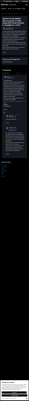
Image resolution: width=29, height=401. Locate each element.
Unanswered (14, 170)
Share (4, 52)
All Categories (4, 165)
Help (2, 174)
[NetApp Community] (8, 5)
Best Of (3, 176)
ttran (8, 76)
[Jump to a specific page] (25, 73)
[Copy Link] (12, 29)
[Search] (26, 4)
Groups (3, 172)
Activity (2, 168)
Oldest (8, 73)
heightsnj (11, 115)
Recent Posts (4, 167)
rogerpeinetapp (9, 28)
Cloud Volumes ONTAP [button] (7, 61)
